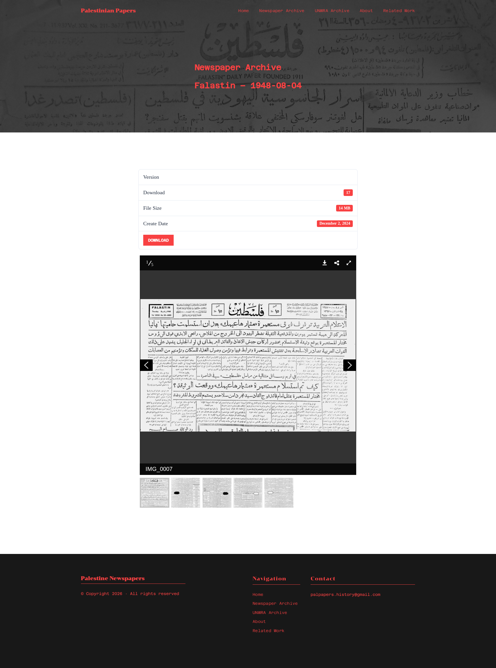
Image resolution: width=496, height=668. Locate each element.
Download (158, 240)
